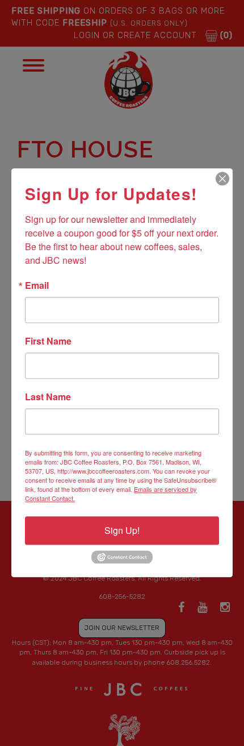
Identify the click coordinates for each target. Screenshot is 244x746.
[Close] (222, 178)
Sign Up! (122, 530)
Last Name (48, 396)
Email (37, 285)
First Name (48, 341)
